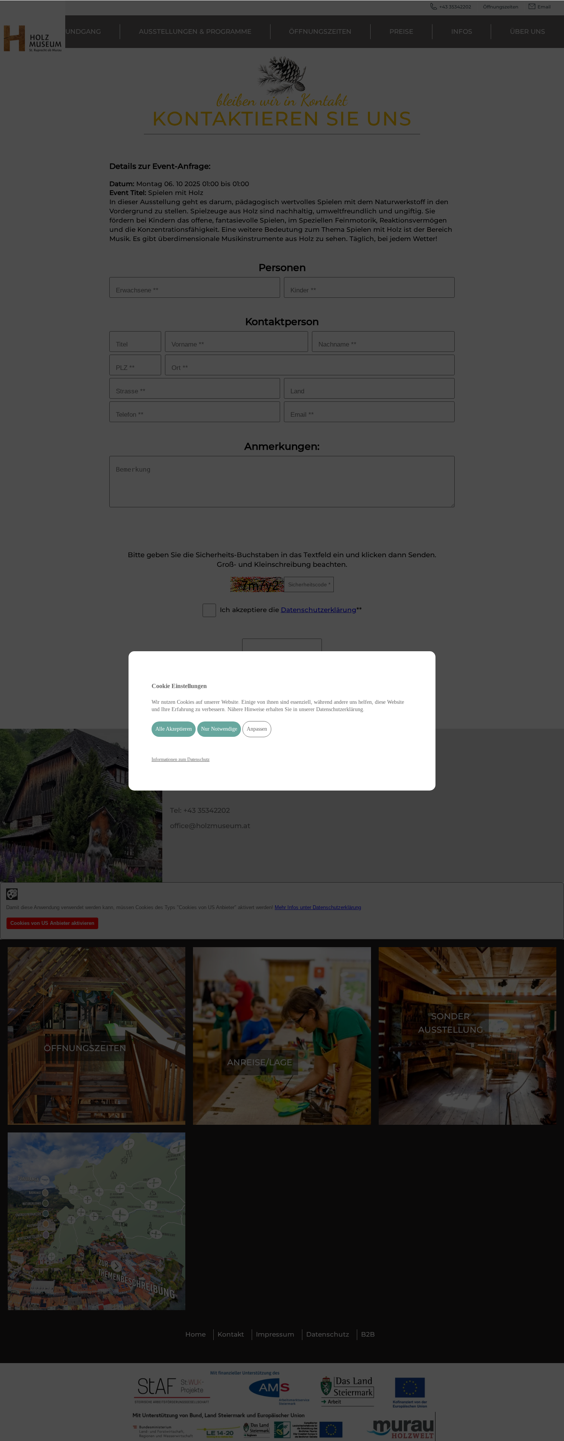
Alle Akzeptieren (173, 729)
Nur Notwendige (219, 729)
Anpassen (257, 729)
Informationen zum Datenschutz (180, 759)
